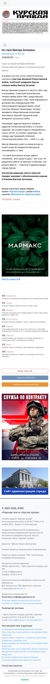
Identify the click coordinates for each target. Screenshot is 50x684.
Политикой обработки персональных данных (25, 675)
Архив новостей (25, 371)
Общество (9, 310)
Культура (9, 303)
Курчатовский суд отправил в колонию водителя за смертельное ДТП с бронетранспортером (22, 339)
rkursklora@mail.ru (35, 620)
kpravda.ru (20, 588)
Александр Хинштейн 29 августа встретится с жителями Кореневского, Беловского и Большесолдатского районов (25, 330)
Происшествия (11, 296)
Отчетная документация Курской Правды (20, 657)
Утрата (17, 57)
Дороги (8, 344)
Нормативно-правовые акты (14, 640)
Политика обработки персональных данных (21, 600)
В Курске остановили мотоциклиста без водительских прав (25, 299)
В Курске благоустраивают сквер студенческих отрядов (24, 322)
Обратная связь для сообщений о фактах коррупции (25, 649)
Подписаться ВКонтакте (25, 378)
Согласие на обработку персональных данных (22, 603)
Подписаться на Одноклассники (25, 384)
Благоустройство (12, 319)
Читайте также (11, 199)
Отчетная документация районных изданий (21, 660)
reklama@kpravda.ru (17, 620)
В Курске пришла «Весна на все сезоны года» (20, 306)
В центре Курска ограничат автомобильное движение (23, 347)
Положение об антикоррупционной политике (22, 629)
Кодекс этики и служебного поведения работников (24, 638)
